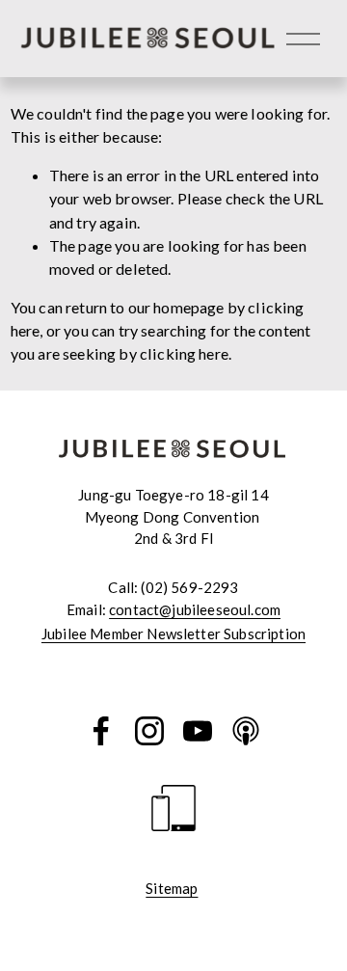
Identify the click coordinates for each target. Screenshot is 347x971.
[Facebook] (101, 730)
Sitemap (172, 888)
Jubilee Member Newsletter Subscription (173, 633)
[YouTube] (197, 730)
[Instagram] (149, 730)
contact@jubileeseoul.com (194, 609)
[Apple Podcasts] (245, 730)
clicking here (184, 353)
